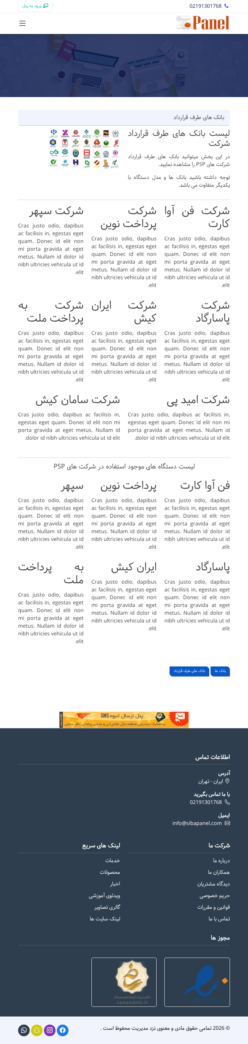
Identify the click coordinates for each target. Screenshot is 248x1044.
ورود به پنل (32, 6)
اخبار (115, 884)
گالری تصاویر (107, 907)
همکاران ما (219, 872)
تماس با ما (219, 919)
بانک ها (220, 671)
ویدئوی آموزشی (104, 895)
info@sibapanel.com (197, 823)
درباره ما (221, 860)
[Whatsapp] (24, 1030)
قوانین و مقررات (213, 907)
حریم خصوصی (215, 895)
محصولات (110, 872)
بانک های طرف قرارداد (189, 671)
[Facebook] (62, 1030)
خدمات (112, 860)
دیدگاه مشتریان (213, 884)
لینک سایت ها (105, 919)
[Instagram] (50, 1030)
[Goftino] (37, 1030)
